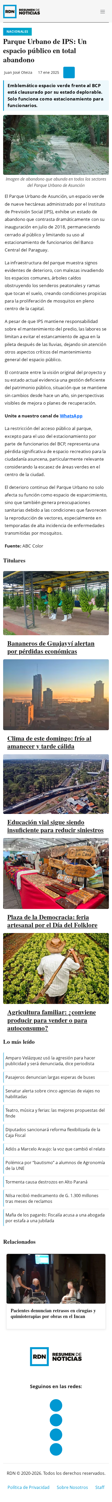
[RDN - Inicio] (23, 11)
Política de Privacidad (28, 1487)
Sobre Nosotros (72, 1487)
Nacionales (17, 31)
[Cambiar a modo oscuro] (83, 11)
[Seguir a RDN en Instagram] (56, 1420)
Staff (99, 1487)
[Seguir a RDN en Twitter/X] (56, 1434)
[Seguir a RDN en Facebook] (56, 1405)
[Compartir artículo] (69, 72)
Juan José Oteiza (18, 72)
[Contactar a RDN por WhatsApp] (56, 1449)
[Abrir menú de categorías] (102, 11)
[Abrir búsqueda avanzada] (91, 11)
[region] (56, 1292)
